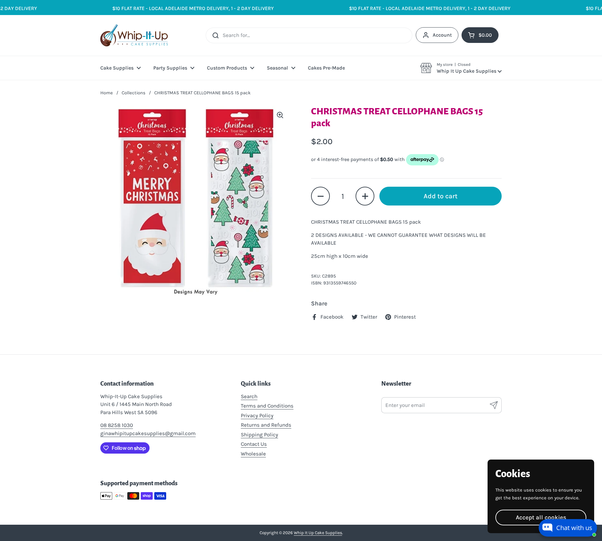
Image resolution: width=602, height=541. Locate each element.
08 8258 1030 (116, 425)
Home (106, 93)
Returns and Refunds (266, 425)
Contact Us (254, 444)
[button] (461, 68)
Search (249, 396)
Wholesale (253, 453)
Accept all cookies (541, 517)
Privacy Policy (257, 415)
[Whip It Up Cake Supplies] (134, 35)
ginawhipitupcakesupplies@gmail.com (148, 433)
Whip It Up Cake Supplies (318, 532)
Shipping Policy (259, 434)
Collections (133, 93)
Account (442, 35)
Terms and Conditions (267, 406)
